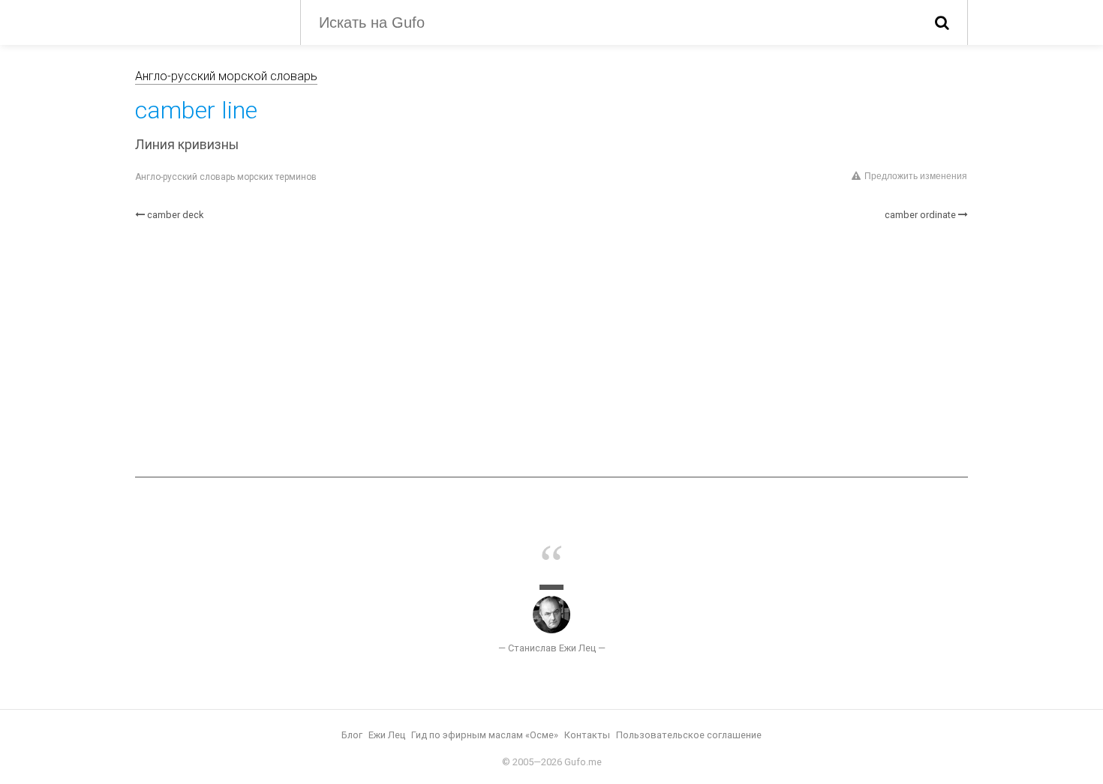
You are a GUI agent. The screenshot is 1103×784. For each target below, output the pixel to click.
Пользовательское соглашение (689, 735)
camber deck (175, 214)
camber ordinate (920, 214)
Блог (351, 735)
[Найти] (942, 22)
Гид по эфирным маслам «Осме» (484, 735)
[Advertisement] (551, 349)
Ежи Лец (386, 735)
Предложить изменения (915, 176)
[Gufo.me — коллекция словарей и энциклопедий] (206, 21)
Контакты (587, 735)
